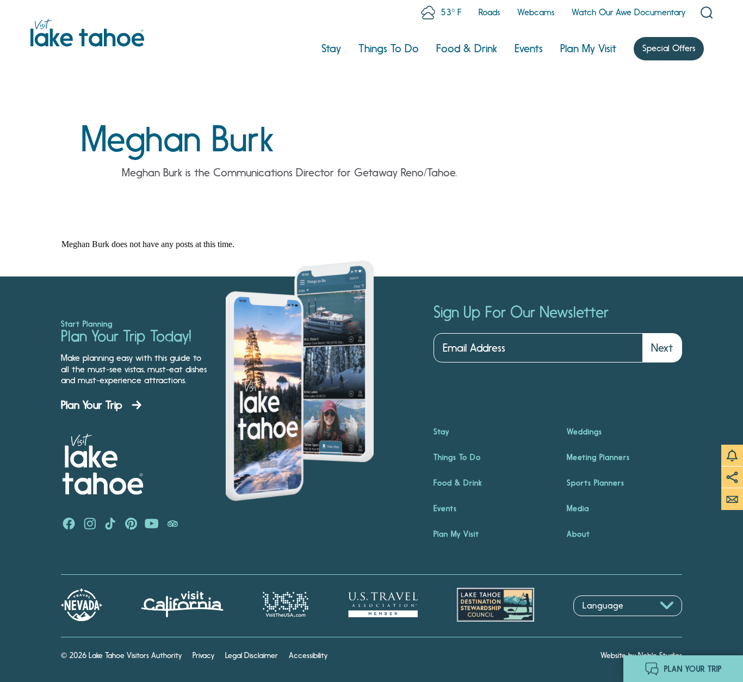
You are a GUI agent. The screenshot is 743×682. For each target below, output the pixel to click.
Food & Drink (466, 48)
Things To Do (388, 48)
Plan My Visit (588, 48)
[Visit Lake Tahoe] (87, 32)
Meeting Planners (598, 457)
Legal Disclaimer (251, 655)
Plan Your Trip (91, 405)
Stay (331, 48)
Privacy (203, 655)
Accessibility (308, 655)
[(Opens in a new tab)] (69, 524)
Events (529, 48)
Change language (605, 622)
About (578, 534)
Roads (489, 12)
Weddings (584, 431)
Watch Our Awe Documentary (628, 12)
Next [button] (662, 347)
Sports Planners (595, 482)
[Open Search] (707, 13)
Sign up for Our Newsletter (521, 312)
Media (578, 508)
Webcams (535, 12)
